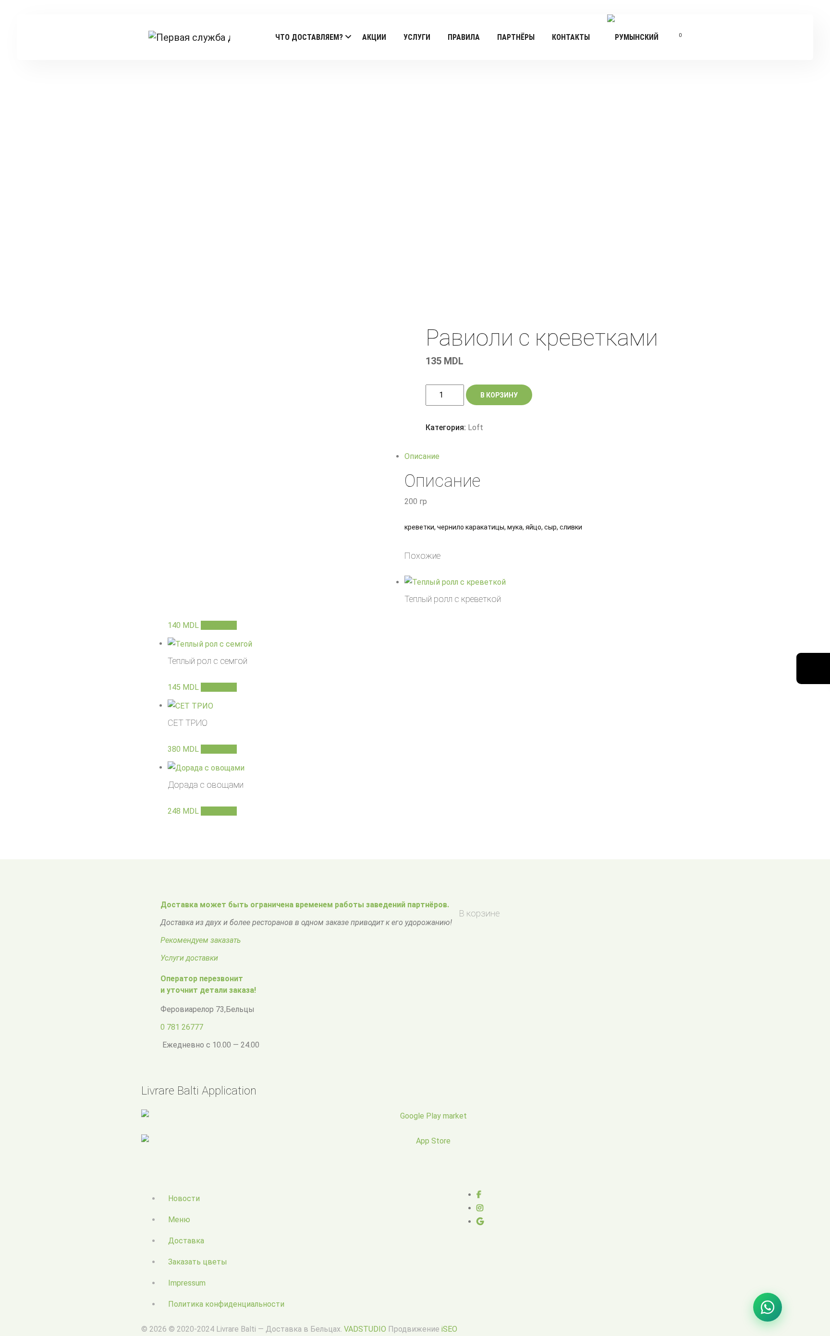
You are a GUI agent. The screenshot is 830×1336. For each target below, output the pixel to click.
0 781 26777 (181, 1027)
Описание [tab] (421, 456)
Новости (184, 1198)
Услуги (416, 37)
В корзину (499, 395)
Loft (390, 186)
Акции (374, 37)
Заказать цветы (197, 1261)
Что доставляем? (309, 37)
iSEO (449, 1329)
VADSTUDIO (365, 1329)
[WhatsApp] (767, 1307)
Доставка (186, 1240)
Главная (364, 186)
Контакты (571, 37)
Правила (464, 37)
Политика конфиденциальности (226, 1304)
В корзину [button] (219, 625)
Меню (179, 1219)
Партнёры (516, 37)
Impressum (187, 1283)
